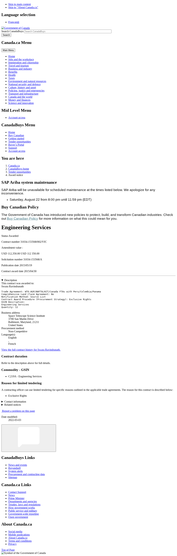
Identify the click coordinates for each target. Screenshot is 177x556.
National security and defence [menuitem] (24, 84)
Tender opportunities (19, 141)
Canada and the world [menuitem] (20, 96)
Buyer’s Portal (16, 144)
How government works (21, 507)
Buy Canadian (16, 135)
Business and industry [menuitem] (20, 68)
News (11, 495)
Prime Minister (16, 498)
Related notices (12, 404)
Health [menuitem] (12, 75)
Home (11, 132)
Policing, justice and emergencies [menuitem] (26, 90)
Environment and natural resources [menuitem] (27, 81)
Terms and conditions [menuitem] (20, 540)
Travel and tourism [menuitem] (18, 65)
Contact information (15, 401)
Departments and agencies (22, 501)
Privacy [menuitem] (12, 544)
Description (10, 280)
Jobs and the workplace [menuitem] (21, 59)
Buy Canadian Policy (22, 218)
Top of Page (8, 549)
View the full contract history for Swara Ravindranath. (30, 349)
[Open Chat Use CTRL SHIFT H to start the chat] (28, 438)
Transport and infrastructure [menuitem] (23, 93)
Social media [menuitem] (15, 531)
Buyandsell (14, 468)
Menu (8, 50)
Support (12, 147)
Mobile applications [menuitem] (19, 534)
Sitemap (12, 477)
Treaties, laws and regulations (24, 504)
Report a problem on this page (18, 410)
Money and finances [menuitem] (19, 99)
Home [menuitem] (11, 56)
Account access (16, 117)
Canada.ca (14, 165)
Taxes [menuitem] (11, 78)
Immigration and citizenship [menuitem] (23, 62)
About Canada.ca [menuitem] (17, 537)
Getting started (16, 138)
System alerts (15, 471)
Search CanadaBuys (12, 31)
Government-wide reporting (23, 513)
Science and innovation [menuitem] (21, 103)
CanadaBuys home (18, 168)
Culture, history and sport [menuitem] (22, 87)
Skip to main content (19, 4)
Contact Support (17, 492)
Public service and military (22, 510)
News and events (17, 464)
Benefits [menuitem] (12, 71)
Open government (18, 517)
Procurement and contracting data (26, 474)
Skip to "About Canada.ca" (23, 7)
